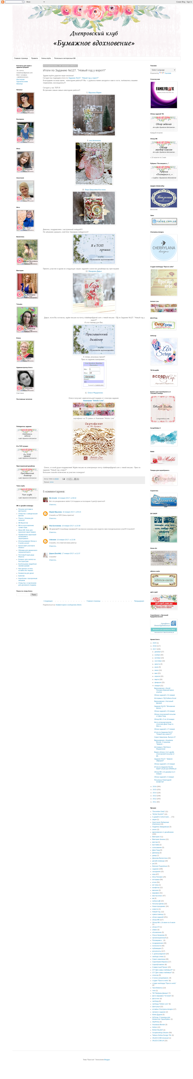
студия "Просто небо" (160, 981)
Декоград (155, 853)
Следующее (48, 601)
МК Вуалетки (23, 523)
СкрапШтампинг (158, 964)
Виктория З (156, 837)
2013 (155, 796)
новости (155, 909)
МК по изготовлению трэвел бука (26, 526)
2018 (155, 646)
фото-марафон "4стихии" (161, 996)
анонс (154, 829)
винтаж (155, 842)
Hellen (154, 1027)
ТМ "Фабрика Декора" (160, 993)
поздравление (157, 943)
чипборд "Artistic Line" (160, 1004)
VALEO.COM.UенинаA (160, 1038)
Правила (34, 58)
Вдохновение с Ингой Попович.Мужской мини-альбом (164, 690)
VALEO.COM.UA (158, 1041)
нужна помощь (157, 914)
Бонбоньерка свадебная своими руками (27, 565)
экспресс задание (159, 1012)
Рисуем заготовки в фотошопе (25, 510)
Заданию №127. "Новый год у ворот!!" (83, 78)
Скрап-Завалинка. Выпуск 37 (165, 737)
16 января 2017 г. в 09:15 (72, 512)
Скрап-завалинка (158, 959)
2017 (155, 649)
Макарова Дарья (95, 271)
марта (157, 679)
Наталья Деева (158, 904)
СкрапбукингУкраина (160, 962)
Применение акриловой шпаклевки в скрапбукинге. (27, 536)
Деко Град (156, 850)
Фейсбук (19, 84)
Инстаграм (20, 79)
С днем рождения (159, 954)
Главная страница (21, 58)
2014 (155, 793)
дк (153, 863)
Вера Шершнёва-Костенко (95, 190)
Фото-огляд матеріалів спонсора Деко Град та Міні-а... (163, 724)
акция (154, 819)
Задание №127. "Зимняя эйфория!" (163, 760)
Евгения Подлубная (159, 866)
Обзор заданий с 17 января (164, 729)
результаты (156, 951)
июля (157, 667)
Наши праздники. (158, 906)
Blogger (107, 1060)
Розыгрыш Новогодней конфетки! (162, 781)
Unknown (52, 540)
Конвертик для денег (26, 573)
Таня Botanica (157, 988)
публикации (156, 948)
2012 (155, 799)
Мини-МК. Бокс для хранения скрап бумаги (27, 531)
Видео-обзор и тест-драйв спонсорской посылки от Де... (164, 754)
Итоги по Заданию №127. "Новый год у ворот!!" (163, 733)
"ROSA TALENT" (158, 814)
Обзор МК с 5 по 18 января (164, 719)
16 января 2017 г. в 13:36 (66, 540)
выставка (155, 845)
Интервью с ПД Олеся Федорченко (162, 748)
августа (157, 664)
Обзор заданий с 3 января (164, 777)
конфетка (155, 888)
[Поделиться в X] (73, 479)
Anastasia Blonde (158, 1025)
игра (154, 874)
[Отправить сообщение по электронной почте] (63, 479)
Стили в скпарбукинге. (160, 978)
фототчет (156, 999)
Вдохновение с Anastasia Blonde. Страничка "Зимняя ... (163, 742)
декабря (158, 652)
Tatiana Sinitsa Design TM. (161, 1035)
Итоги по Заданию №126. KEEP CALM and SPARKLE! (165, 768)
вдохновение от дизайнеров (162, 832)
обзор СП (156, 927)
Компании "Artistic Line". (93, 401)
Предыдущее (139, 601)
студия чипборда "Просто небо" (164, 983)
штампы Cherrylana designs (162, 1009)
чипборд (155, 1001)
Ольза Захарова (158, 935)
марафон (155, 893)
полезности (156, 946)
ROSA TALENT (157, 1030)
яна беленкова (95, 140)
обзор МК (155, 920)
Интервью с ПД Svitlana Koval (165, 698)
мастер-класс (157, 896)
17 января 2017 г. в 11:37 (71, 553)
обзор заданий (157, 917)
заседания (156, 871)
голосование (157, 847)
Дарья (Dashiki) (55, 553)
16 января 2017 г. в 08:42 (67, 498)
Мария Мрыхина (55, 512)
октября (158, 658)
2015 (155, 789)
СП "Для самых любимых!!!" (162, 970)
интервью (156, 879)
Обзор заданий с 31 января (164, 695)
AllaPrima (155, 1022)
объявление (156, 932)
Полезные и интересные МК (64, 58)
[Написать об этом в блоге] (70, 479)
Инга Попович (157, 877)
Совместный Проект (160, 967)
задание (155, 869)
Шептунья (156, 1007)
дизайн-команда (158, 861)
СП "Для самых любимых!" (162, 973)
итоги (51, 482)
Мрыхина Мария (94, 93)
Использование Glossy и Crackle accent (27, 542)
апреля (157, 676)
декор (154, 855)
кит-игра (155, 885)
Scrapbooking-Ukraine (160, 1033)
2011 (155, 802)
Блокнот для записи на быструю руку (27, 560)
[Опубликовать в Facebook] (75, 479)
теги (153, 991)
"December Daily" (158, 811)
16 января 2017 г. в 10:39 (71, 526)
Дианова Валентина (159, 858)
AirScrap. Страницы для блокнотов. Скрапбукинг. (161, 1018)
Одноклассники (22, 82)
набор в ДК (156, 901)
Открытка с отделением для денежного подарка (27, 584)
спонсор (155, 975)
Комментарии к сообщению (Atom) (68, 605)
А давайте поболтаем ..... (161, 817)
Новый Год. (156, 912)
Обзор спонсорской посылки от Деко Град (165, 715)
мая (156, 673)
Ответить (52, 505)
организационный (159, 938)
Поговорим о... (157, 940)
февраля (158, 682)
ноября (157, 655)
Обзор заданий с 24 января (164, 711)
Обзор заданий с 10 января (164, 764)
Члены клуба (46, 58)
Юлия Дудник (157, 1015)
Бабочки (21, 576)
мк (153, 898)
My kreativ (53, 498)
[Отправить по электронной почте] (68, 479)
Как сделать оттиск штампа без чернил (25, 569)
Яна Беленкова (55, 526)
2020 (155, 643)
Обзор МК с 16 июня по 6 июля (163, 922)
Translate (168, 73)
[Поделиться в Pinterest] (78, 479)
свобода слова (157, 956)
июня (157, 670)
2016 (155, 786)
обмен (154, 930)
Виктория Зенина (158, 839)
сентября (158, 661)
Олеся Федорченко (95, 393)
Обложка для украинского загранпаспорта (27, 551)
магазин (155, 890)
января (157, 686)
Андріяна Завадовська (160, 827)
